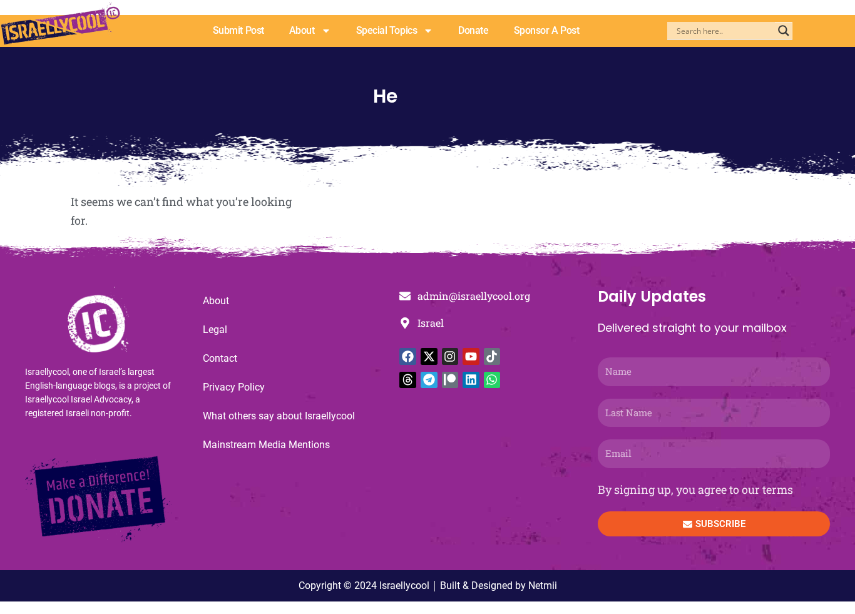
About (302, 30)
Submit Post (238, 30)
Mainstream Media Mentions (266, 445)
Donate (473, 30)
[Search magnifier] (783, 30)
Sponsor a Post (547, 30)
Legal (215, 329)
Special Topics (386, 30)
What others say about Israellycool (279, 416)
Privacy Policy (234, 387)
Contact (220, 358)
